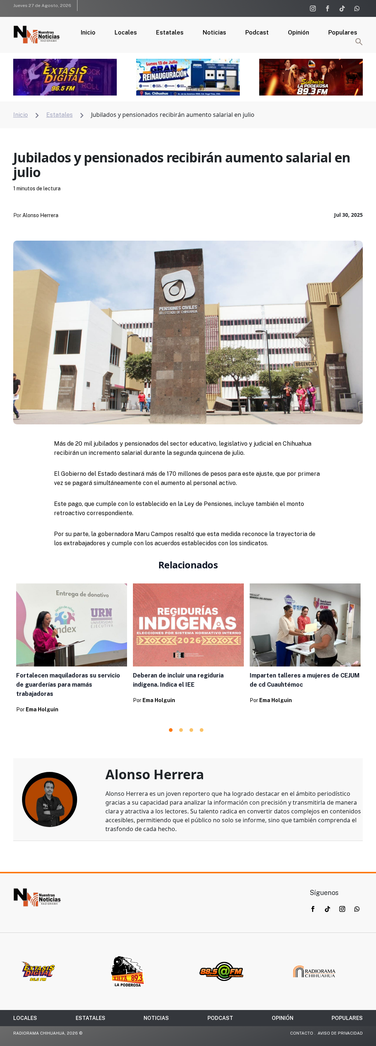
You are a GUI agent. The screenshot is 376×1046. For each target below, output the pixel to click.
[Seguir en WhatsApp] (357, 8)
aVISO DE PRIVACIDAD (340, 1033)
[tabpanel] (71, 650)
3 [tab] (191, 730)
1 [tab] (171, 730)
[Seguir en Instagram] (313, 8)
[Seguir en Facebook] (327, 8)
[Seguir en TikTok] (342, 8)
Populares (342, 33)
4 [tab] (201, 730)
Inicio (88, 33)
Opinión (298, 33)
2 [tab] (181, 730)
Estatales (170, 33)
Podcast (257, 33)
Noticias (214, 33)
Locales (126, 33)
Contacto (301, 1033)
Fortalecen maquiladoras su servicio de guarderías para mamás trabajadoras (68, 684)
